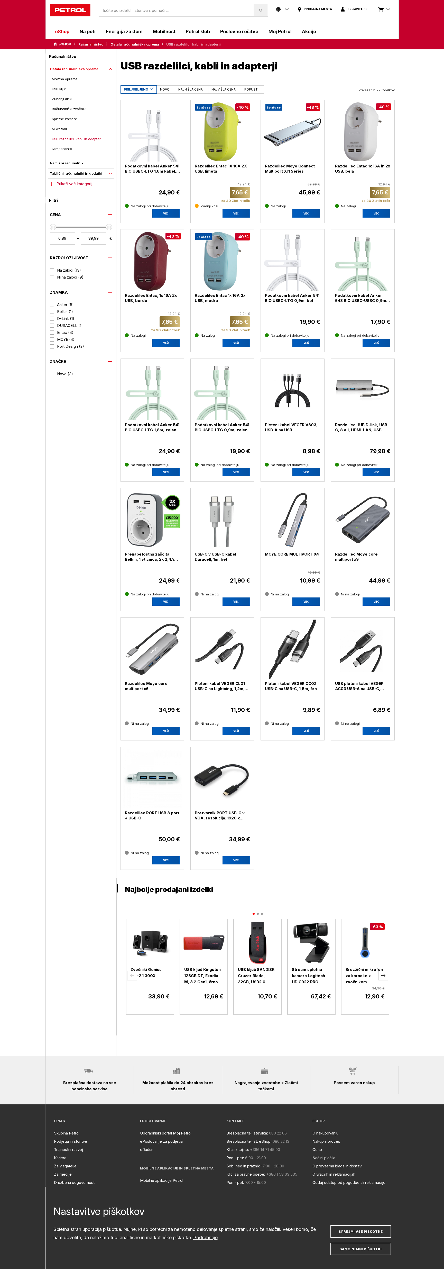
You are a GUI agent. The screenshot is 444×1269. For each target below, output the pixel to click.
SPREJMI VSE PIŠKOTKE (361, 1231)
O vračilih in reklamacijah (333, 1174)
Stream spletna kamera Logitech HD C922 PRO (308, 975)
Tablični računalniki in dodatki (76, 173)
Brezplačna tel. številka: (247, 1133)
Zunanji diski (62, 99)
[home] (70, 10)
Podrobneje (205, 1237)
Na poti (88, 31)
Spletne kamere (64, 119)
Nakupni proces (326, 1141)
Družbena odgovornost (74, 1182)
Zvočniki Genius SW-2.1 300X (146, 972)
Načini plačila (323, 1157)
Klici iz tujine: (237, 1149)
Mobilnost (164, 31)
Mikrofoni (59, 129)
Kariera (60, 1157)
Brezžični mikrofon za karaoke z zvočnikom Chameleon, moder (364, 976)
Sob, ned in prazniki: (244, 1166)
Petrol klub (198, 31)
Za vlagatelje (65, 1166)
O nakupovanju (325, 1133)
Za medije (63, 1174)
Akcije (309, 31)
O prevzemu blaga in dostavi (337, 1166)
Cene (317, 1149)
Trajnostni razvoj (68, 1149)
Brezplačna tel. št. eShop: (249, 1141)
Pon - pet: (235, 1157)
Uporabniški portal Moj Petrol (165, 1133)
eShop (62, 31)
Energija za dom (124, 31)
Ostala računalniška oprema (134, 44)
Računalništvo (90, 44)
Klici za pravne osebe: (245, 1174)
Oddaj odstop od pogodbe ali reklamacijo (348, 1182)
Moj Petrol (280, 31)
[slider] (53, 227)
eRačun (146, 1149)
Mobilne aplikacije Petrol (161, 1180)
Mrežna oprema (64, 79)
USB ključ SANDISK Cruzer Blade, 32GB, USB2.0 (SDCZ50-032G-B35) (256, 976)
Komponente (62, 149)
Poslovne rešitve (239, 31)
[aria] (62, 44)
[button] (132, 975)
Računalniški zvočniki (69, 109)
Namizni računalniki (67, 163)
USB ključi (60, 89)
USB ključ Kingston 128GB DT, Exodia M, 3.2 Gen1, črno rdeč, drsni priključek (202, 976)
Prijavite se (357, 9)
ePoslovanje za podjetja (161, 1141)
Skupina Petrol (66, 1133)
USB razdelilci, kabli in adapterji (77, 139)
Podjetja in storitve (70, 1141)
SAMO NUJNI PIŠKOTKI (361, 1249)
